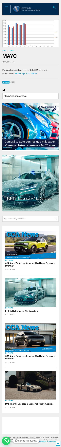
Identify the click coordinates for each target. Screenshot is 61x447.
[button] (6, 441)
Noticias (9, 260)
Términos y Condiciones (48, 442)
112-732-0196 (29, 442)
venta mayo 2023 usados (26, 73)
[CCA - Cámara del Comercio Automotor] (26, 13)
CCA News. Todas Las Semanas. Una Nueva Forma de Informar (29, 197)
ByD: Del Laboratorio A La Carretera (21, 311)
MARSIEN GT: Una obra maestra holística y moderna (29, 404)
